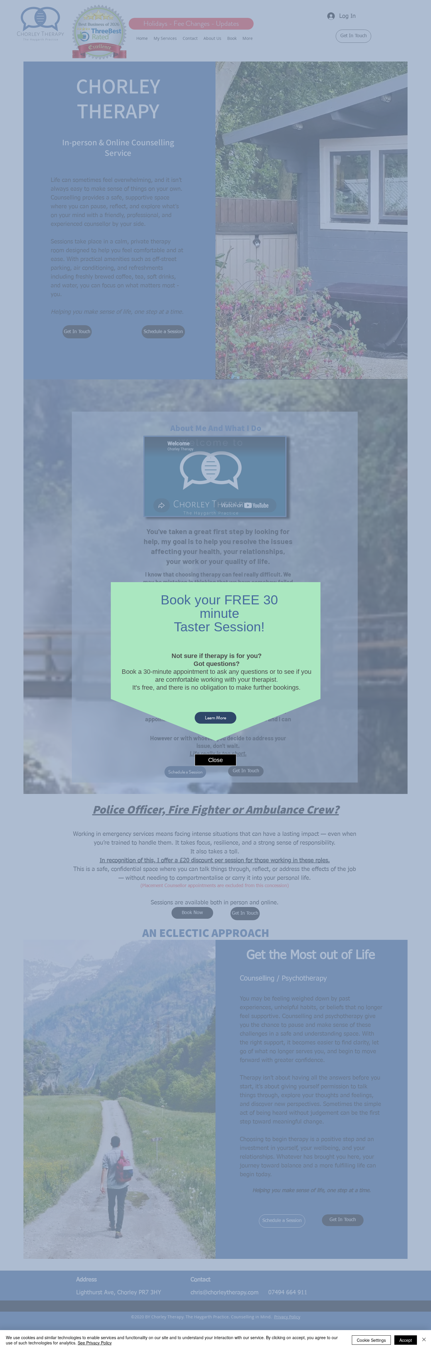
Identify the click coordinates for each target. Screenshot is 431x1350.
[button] (215, 753)
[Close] (423, 1340)
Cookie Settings (371, 1340)
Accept (405, 1340)
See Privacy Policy (95, 1343)
